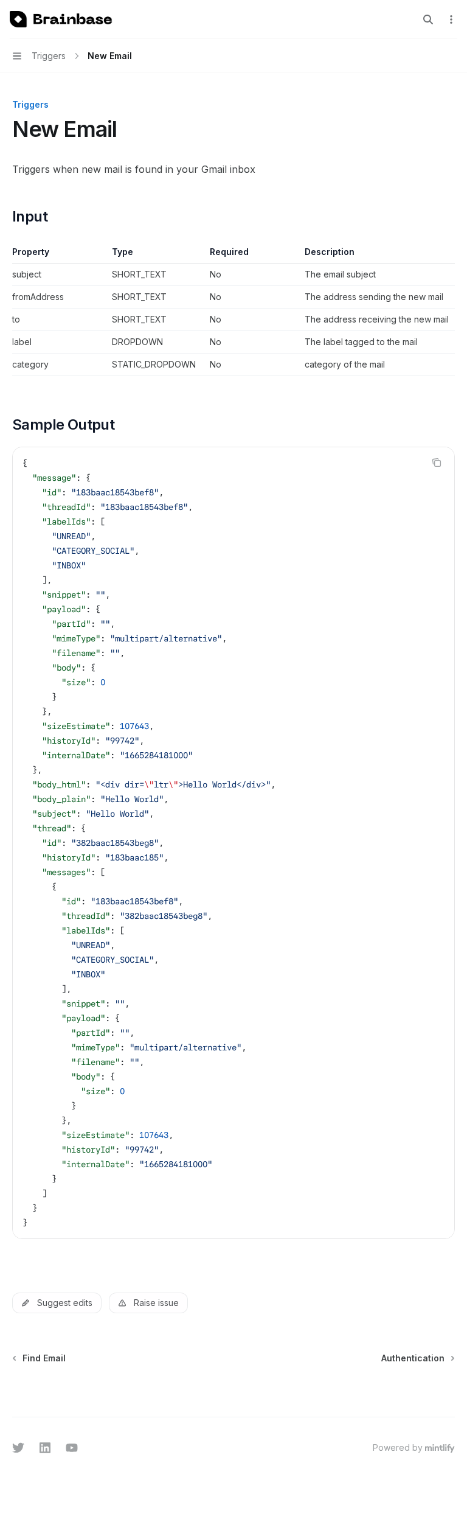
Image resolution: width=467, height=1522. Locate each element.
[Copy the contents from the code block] (437, 462)
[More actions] (451, 19)
